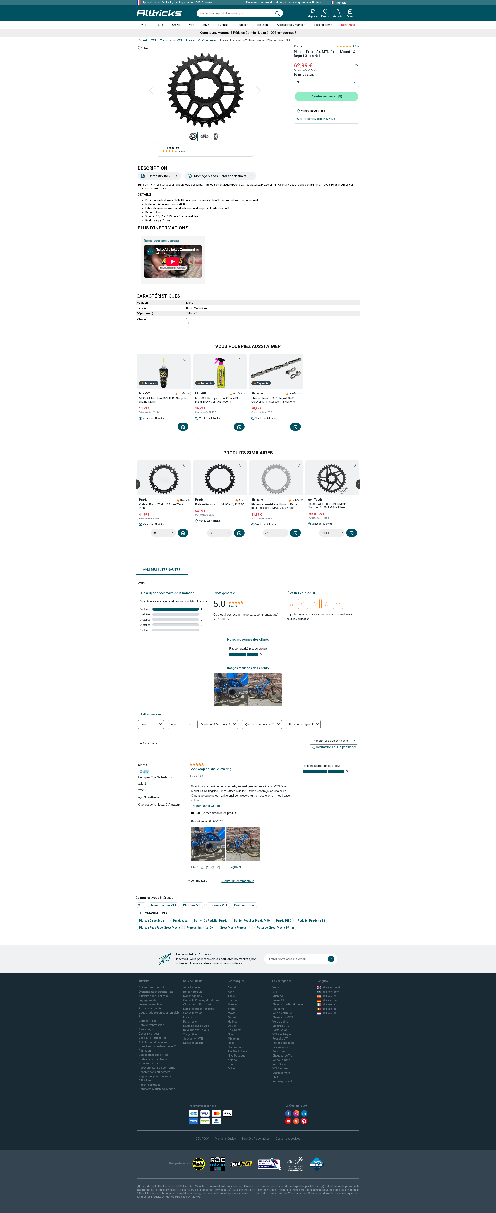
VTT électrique (281, 1034)
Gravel (176, 24)
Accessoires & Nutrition (291, 24)
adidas (232, 1059)
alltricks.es (329, 996)
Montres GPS (280, 1025)
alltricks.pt (329, 1008)
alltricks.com (330, 991)
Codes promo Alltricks (153, 1059)
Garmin (232, 1017)
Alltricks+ (145, 1080)
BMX (206, 24)
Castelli (232, 987)
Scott (231, 1064)
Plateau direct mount (152, 920)
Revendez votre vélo (196, 1030)
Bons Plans (348, 24)
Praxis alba (180, 920)
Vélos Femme (281, 1059)
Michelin (233, 1038)
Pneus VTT (279, 1000)
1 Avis (182, 151)
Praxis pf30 (283, 920)
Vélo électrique (282, 1013)
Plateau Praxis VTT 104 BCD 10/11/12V (219, 504)
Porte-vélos (280, 1030)
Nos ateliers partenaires (198, 1008)
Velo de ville (280, 1021)
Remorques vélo (283, 1081)
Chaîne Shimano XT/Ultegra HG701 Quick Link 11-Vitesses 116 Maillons (273, 400)
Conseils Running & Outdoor (201, 1000)
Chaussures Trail (283, 1055)
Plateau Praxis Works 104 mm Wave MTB (161, 506)
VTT (143, 24)
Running (223, 24)
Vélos (276, 987)
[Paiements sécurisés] (210, 1117)
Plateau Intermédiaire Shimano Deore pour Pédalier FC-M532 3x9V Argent (274, 506)
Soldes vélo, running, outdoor (158, 1089)
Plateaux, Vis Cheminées (201, 40)
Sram (231, 1008)
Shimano (233, 1000)
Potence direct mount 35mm (275, 927)
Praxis (298, 46)
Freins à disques (283, 1042)
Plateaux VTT (192, 905)
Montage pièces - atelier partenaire (220, 176)
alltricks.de (329, 1000)
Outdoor (243, 24)
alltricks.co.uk (331, 987)
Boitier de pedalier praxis (210, 920)
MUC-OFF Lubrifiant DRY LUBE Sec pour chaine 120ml (163, 400)
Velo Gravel (279, 1064)
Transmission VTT (171, 40)
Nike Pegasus (236, 1055)
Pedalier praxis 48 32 (311, 920)
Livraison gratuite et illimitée (283, 2)
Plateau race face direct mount (159, 927)
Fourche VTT (280, 1038)
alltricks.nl (329, 1013)
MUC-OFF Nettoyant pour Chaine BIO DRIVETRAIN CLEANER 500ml (217, 400)
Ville (191, 24)
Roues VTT (279, 1008)
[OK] (331, 959)
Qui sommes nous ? (151, 987)
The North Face (237, 1051)
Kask (231, 991)
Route (159, 24)
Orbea (232, 1068)
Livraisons (190, 1017)
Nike (230, 1034)
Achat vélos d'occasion (153, 1042)
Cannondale (235, 1047)
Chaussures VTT (282, 1017)
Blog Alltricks (147, 1020)
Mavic (231, 1013)
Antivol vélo (279, 1051)
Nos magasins (192, 996)
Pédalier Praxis (245, 905)
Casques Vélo (281, 1072)
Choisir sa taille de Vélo (198, 1004)
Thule (231, 996)
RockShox (234, 1030)
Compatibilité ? (159, 176)
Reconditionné (323, 24)
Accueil (143, 40)
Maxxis (232, 1004)
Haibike (232, 1021)
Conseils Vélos (192, 1013)
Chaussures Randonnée (287, 1004)
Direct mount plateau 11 (234, 927)
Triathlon (262, 24)
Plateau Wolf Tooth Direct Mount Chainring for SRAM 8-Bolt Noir (327, 505)
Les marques (236, 981)
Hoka (231, 1042)
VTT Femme (280, 1068)
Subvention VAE (193, 1038)
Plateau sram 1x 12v (200, 927)
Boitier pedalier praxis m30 (252, 920)
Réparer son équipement (154, 1071)
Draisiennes (280, 1047)
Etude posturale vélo (196, 1025)
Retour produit (192, 991)
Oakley (232, 1025)
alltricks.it (328, 1004)
